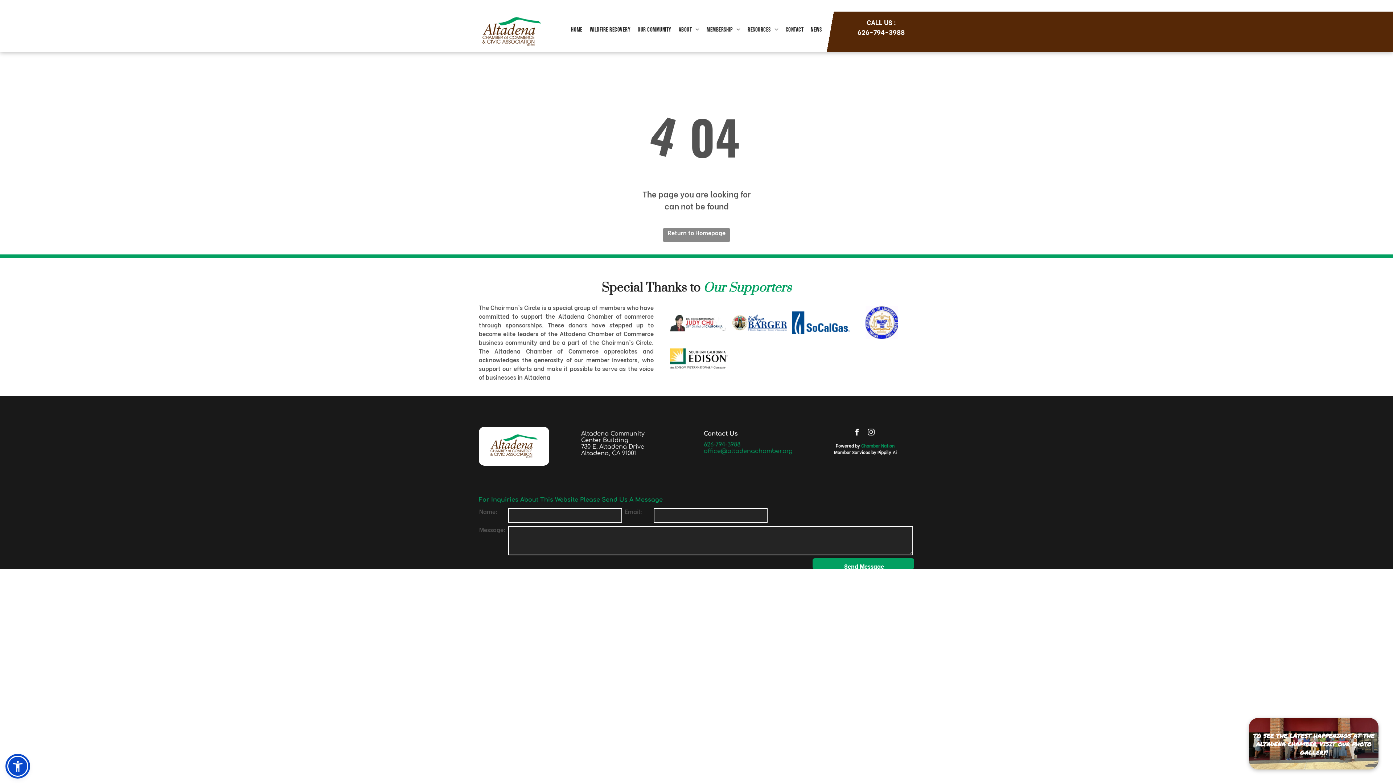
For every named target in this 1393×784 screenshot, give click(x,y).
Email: (633, 511)
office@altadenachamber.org (748, 451)
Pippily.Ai (887, 452)
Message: (492, 529)
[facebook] (857, 433)
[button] (17, 766)
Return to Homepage (697, 232)
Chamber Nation (878, 445)
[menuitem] (576, 30)
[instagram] (871, 433)
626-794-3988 (722, 444)
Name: (488, 511)
